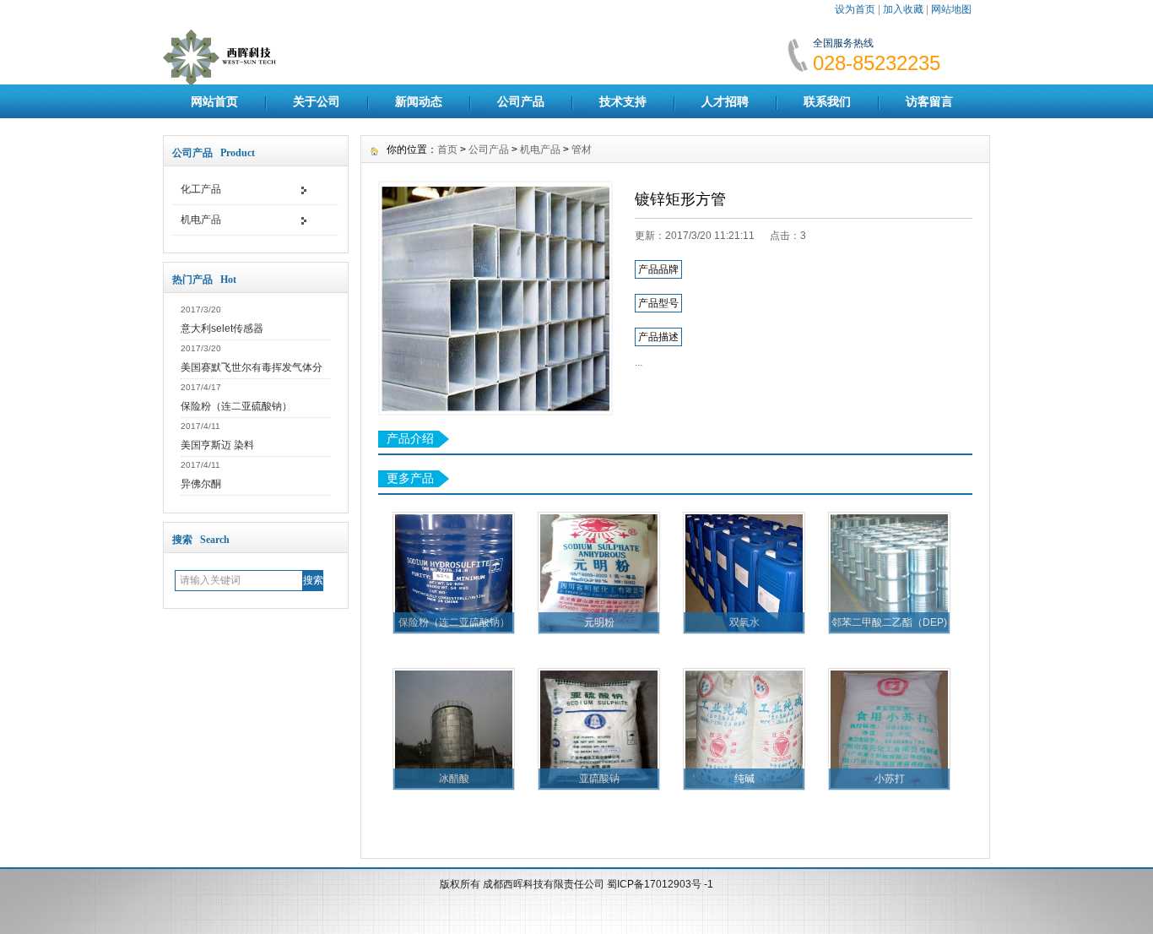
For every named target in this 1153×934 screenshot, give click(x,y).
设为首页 (855, 9)
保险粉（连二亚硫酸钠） (236, 406)
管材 (581, 149)
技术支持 (623, 101)
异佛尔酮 (201, 484)
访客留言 (929, 101)
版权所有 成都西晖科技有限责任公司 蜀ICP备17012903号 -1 (576, 884)
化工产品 (201, 189)
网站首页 (214, 101)
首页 (447, 149)
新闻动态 (418, 101)
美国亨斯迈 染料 (217, 445)
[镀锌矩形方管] (495, 298)
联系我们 (827, 101)
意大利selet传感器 (222, 328)
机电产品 (201, 219)
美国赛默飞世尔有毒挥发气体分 (251, 367)
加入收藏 (903, 9)
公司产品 (520, 101)
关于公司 (316, 101)
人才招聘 (725, 101)
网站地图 (951, 9)
